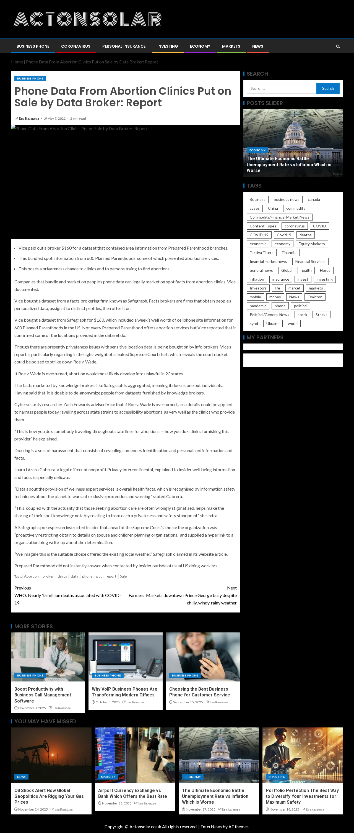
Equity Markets (312, 243)
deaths (306, 234)
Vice (231, 281)
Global (286, 270)
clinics (62, 576)
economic (258, 243)
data (74, 576)
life (277, 288)
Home (17, 61)
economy (282, 243)
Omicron (315, 296)
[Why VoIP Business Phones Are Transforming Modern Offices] (125, 656)
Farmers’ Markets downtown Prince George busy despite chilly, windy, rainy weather (183, 595)
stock (302, 314)
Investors (258, 288)
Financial (289, 252)
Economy (200, 46)
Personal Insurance (123, 46)
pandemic (258, 305)
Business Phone (33, 46)
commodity (295, 208)
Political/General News (269, 314)
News (257, 46)
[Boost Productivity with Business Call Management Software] (48, 656)
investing (325, 279)
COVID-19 (259, 234)
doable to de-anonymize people (84, 392)
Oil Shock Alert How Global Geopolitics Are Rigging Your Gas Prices (49, 796)
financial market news (268, 261)
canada (314, 199)
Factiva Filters (262, 252)
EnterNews (211, 826)
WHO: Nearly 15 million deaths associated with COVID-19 (67, 595)
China (273, 208)
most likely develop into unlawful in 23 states (140, 373)
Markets (231, 46)
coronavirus (295, 226)
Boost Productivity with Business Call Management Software (42, 695)
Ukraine (273, 323)
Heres (325, 270)
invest (303, 279)
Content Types (263, 226)
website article (213, 554)
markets (316, 288)
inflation (257, 279)
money (275, 296)
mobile (255, 296)
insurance (280, 279)
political (300, 305)
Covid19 (284, 234)
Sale (123, 576)
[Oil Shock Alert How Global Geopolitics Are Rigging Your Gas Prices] (51, 755)
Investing (167, 46)
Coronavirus (75, 46)
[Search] (338, 46)
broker (48, 576)
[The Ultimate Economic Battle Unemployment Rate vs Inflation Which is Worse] (219, 755)
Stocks (321, 314)
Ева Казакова (29, 118)
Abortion (31, 576)
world (293, 323)
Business (258, 199)
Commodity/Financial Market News (279, 217)
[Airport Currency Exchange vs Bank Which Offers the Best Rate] (135, 755)
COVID (319, 226)
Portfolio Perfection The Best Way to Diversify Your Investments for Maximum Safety (302, 796)
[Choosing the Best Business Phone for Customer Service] (203, 656)
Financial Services (310, 261)
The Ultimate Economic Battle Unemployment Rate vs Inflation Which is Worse (289, 164)
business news (287, 199)
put (99, 576)
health (306, 270)
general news (261, 270)
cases (255, 208)
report (111, 576)
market (294, 288)
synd (254, 323)
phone (87, 576)
